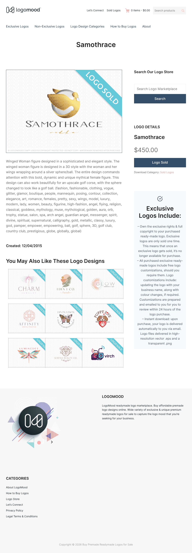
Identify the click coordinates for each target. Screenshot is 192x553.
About (146, 26)
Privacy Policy (14, 510)
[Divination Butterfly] (65, 335)
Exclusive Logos (17, 26)
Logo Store (13, 499)
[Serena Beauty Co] (65, 370)
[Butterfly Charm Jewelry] (29, 301)
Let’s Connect (95, 10)
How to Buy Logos (123, 26)
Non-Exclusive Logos (49, 26)
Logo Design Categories (87, 26)
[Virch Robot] (102, 370)
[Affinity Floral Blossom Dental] (29, 335)
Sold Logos (114, 10)
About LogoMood (17, 487)
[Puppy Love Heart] (102, 335)
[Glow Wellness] (102, 301)
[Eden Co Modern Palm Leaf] (65, 301)
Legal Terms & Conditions (22, 516)
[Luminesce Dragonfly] (29, 370)
